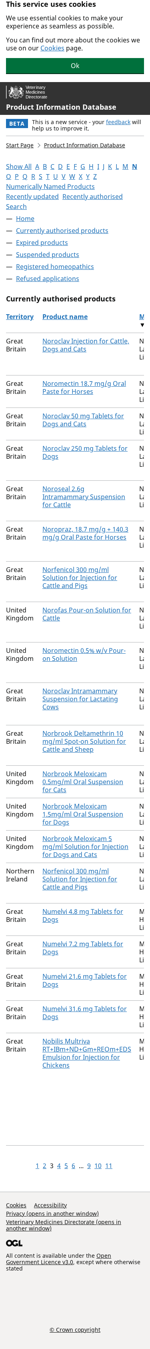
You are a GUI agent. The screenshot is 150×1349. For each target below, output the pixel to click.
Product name (65, 316)
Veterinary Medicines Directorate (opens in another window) (63, 1225)
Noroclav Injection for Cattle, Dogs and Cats (85, 345)
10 (98, 1165)
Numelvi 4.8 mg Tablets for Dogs (82, 915)
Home (25, 219)
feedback (118, 122)
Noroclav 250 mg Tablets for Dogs (85, 452)
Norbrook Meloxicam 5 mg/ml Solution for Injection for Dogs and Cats (85, 846)
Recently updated (32, 196)
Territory (20, 316)
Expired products (42, 243)
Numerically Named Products (50, 186)
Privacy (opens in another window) (52, 1213)
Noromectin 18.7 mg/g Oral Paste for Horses (84, 387)
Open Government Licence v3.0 (58, 1259)
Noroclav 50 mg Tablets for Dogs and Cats (83, 420)
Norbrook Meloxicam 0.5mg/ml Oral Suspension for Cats (82, 781)
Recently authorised (92, 196)
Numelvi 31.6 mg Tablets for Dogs (84, 1012)
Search (16, 206)
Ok (75, 65)
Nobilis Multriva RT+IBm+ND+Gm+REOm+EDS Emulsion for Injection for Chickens (86, 1053)
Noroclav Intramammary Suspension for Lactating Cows (80, 699)
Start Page (20, 145)
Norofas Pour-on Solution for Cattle (86, 614)
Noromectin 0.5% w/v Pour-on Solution (84, 654)
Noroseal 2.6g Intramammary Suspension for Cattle (83, 496)
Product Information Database (61, 107)
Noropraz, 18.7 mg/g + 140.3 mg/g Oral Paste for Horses (85, 533)
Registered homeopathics (55, 267)
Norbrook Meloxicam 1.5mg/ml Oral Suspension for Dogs (82, 814)
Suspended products (47, 255)
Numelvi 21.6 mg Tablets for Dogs (84, 980)
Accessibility (50, 1205)
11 (108, 1165)
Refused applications (47, 279)
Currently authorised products (62, 231)
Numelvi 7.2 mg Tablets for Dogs (82, 947)
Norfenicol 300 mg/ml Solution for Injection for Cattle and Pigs (79, 577)
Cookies (52, 48)
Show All (19, 166)
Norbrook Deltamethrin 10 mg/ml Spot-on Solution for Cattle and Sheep (84, 741)
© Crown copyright (75, 1329)
